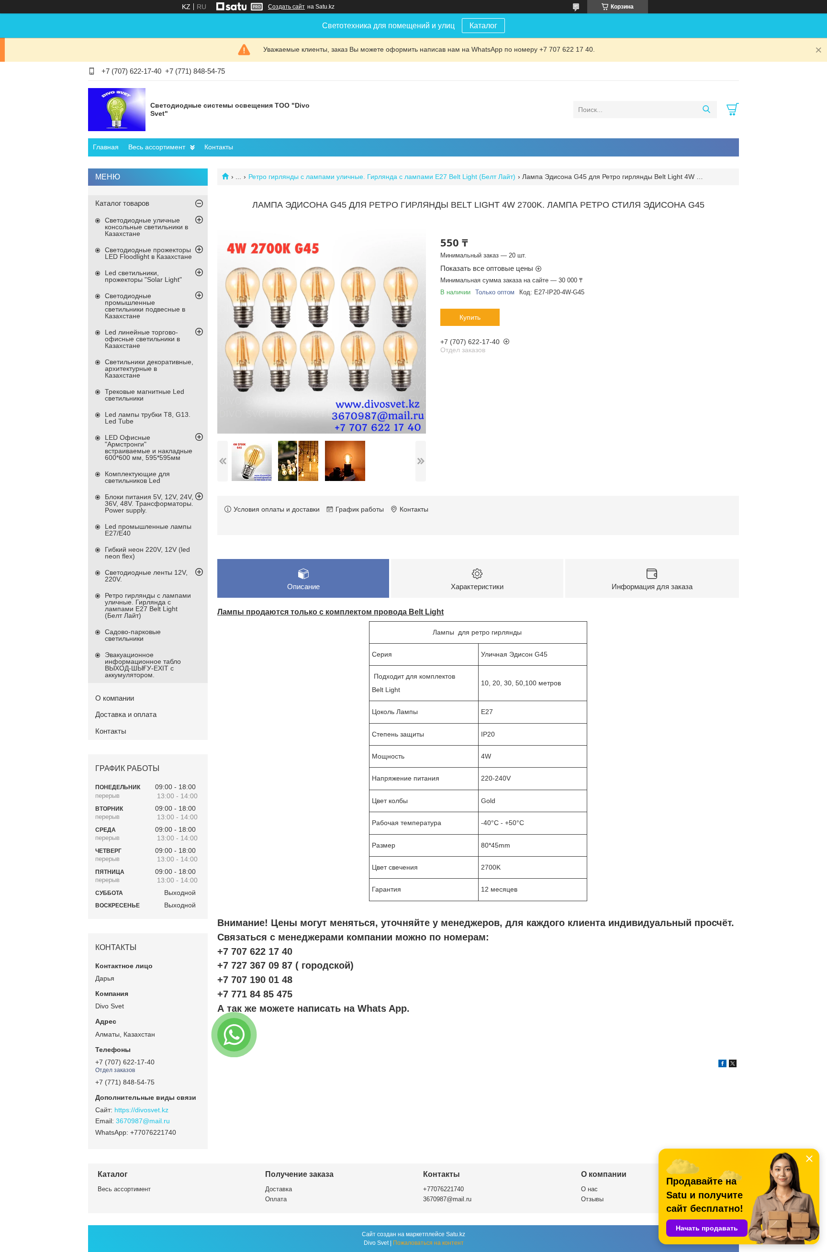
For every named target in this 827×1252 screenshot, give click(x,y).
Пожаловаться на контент (428, 1243)
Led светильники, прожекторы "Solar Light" (143, 276)
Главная (106, 147)
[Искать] (706, 109)
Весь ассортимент (156, 147)
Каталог (483, 26)
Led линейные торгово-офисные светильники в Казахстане (142, 338)
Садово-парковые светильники (133, 635)
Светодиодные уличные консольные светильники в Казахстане (146, 226)
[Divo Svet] (116, 109)
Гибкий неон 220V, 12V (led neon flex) (147, 553)
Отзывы (592, 1199)
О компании (114, 698)
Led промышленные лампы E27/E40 (148, 530)
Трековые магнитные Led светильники (144, 395)
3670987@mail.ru (143, 1121)
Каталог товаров (122, 203)
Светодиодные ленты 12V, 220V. (146, 576)
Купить (470, 317)
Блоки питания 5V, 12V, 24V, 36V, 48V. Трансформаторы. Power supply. (149, 503)
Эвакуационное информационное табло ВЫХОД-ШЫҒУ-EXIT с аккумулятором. (143, 665)
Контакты (218, 147)
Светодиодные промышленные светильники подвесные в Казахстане (145, 306)
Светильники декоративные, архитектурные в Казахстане (149, 368)
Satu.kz (455, 1234)
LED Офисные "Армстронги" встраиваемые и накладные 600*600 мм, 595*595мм (148, 447)
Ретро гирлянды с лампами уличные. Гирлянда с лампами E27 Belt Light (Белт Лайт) (381, 176)
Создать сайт (286, 6)
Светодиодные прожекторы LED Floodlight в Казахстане (148, 253)
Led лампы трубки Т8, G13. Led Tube (147, 418)
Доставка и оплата (125, 714)
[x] (733, 1065)
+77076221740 (443, 1189)
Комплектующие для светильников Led (137, 477)
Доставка (278, 1189)
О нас (589, 1189)
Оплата (276, 1199)
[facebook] (722, 1065)
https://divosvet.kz (141, 1110)
